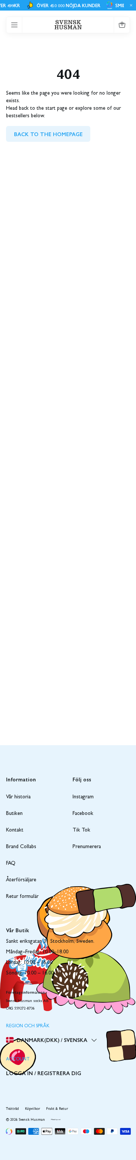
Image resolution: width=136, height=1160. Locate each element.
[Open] (14, 25)
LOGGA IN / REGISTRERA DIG (43, 1073)
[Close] (130, 5)
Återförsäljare (21, 880)
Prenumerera (87, 847)
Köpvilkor (32, 1109)
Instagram (83, 797)
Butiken (14, 813)
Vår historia (18, 797)
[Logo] (68, 24)
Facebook (83, 813)
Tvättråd (12, 1109)
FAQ (10, 863)
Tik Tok (81, 830)
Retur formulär (22, 896)
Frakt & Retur (57, 1109)
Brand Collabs (21, 847)
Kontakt (14, 830)
